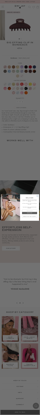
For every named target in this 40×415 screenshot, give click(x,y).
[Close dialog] (37, 196)
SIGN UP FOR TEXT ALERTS (29, 216)
